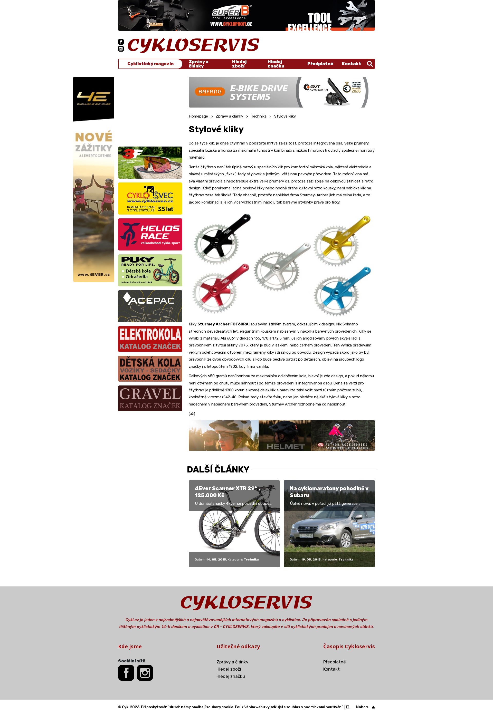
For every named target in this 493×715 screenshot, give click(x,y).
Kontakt (351, 63)
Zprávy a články (198, 64)
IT (347, 707)
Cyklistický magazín (150, 64)
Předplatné (320, 63)
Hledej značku (276, 64)
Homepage (198, 116)
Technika (259, 116)
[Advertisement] (150, 109)
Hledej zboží (239, 64)
